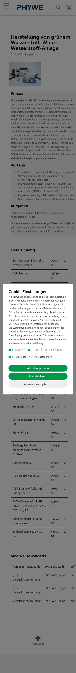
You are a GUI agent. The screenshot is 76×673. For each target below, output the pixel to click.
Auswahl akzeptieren (38, 384)
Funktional (20, 357)
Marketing (56, 350)
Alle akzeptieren (38, 368)
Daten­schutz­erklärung (31, 343)
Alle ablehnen (38, 376)
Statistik (38, 350)
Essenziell (19, 350)
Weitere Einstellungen (40, 357)
